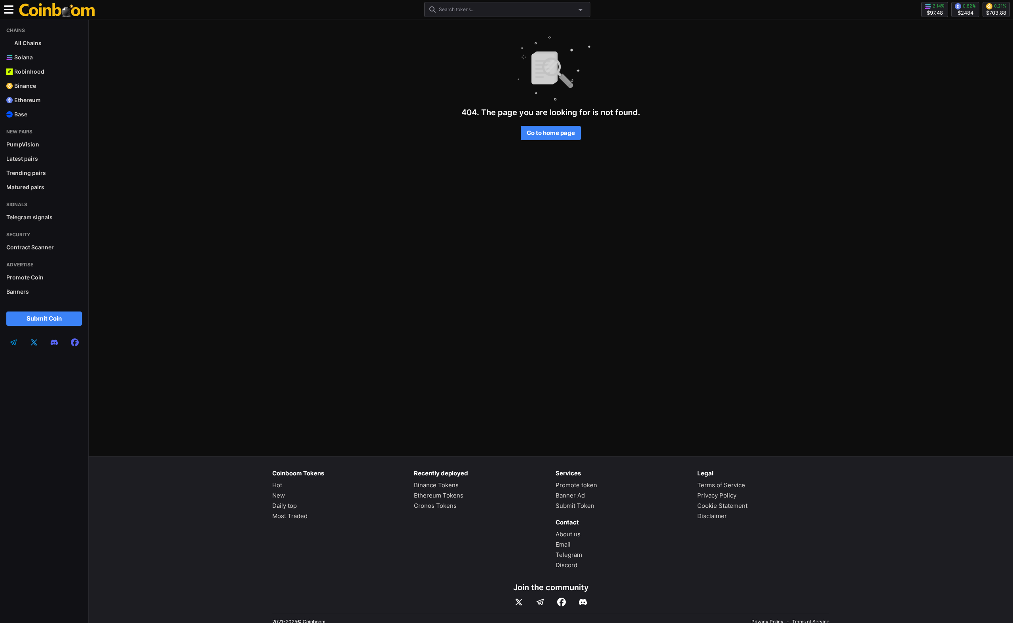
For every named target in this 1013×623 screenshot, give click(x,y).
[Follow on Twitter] (519, 602)
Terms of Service (721, 485)
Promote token (576, 485)
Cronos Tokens (435, 505)
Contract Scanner (30, 247)
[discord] (54, 342)
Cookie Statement (722, 505)
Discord (566, 565)
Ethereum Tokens (438, 495)
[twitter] (34, 342)
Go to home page (551, 133)
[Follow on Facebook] (561, 602)
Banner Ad (570, 495)
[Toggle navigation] (9, 9)
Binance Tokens (436, 485)
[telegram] (13, 342)
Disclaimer (712, 516)
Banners (17, 291)
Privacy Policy (716, 495)
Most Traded (289, 516)
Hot (277, 485)
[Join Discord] (583, 602)
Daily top (284, 505)
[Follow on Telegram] (540, 602)
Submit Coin (44, 318)
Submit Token (575, 505)
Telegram (569, 554)
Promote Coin (25, 277)
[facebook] (75, 342)
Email (563, 544)
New (278, 495)
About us (568, 534)
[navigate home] (57, 9)
